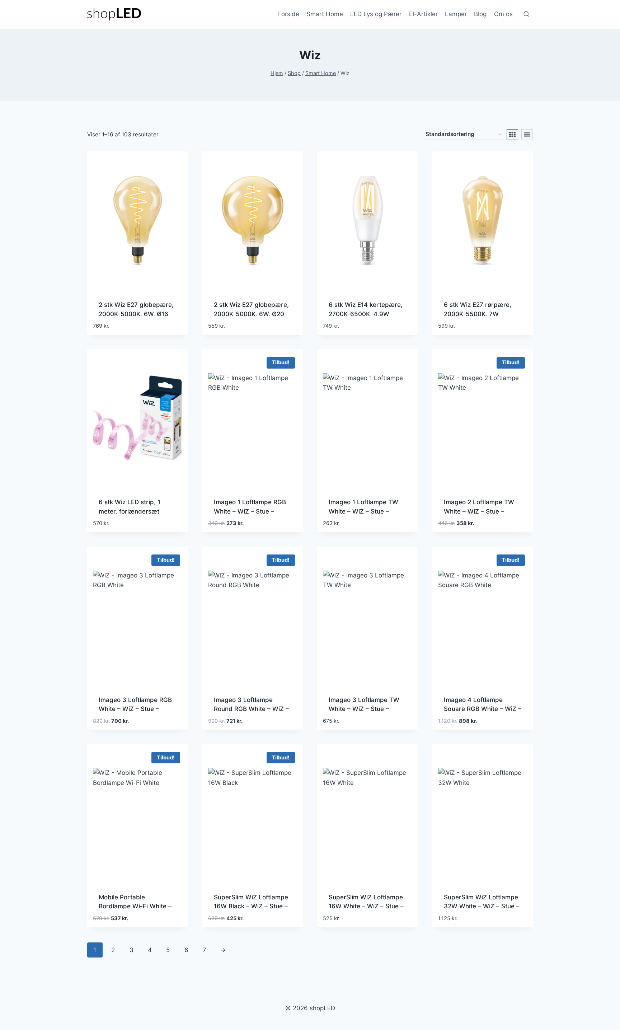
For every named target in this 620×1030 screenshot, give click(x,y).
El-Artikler (423, 14)
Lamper (456, 14)
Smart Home (324, 14)
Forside (288, 14)
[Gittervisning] (512, 134)
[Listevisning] (527, 134)
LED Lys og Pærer (375, 14)
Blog (480, 14)
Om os (503, 14)
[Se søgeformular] (526, 14)
